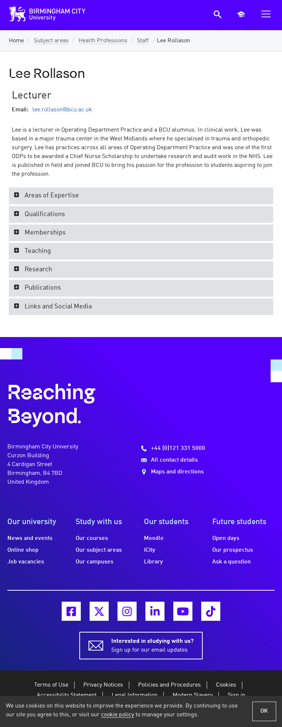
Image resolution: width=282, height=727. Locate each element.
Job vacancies (25, 562)
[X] (99, 611)
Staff (143, 41)
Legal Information (135, 695)
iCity (149, 550)
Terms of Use (51, 685)
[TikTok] (210, 611)
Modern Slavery (193, 695)
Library (153, 562)
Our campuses (94, 562)
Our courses (92, 538)
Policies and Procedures (169, 685)
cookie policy (117, 715)
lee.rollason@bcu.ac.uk (62, 110)
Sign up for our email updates (152, 645)
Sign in (236, 695)
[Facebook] (71, 611)
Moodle (154, 538)
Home (16, 41)
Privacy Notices (103, 685)
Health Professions (103, 41)
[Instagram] (127, 611)
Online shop (23, 550)
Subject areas (51, 41)
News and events (30, 538)
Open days (225, 538)
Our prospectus (232, 550)
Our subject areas (99, 550)
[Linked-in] (154, 611)
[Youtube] (182, 611)
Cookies (226, 685)
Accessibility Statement (67, 695)
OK (264, 711)
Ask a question (231, 562)
